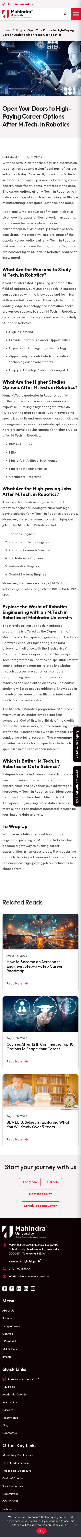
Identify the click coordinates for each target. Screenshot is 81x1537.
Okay (41, 1531)
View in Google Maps (22, 1261)
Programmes (11, 1326)
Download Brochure (15, 1463)
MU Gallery (9, 1349)
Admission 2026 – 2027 (23, 1379)
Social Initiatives (12, 1486)
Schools (7, 1318)
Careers (53, 1182)
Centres (7, 1333)
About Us (8, 1310)
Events (6, 1356)
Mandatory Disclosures (17, 1455)
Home (6, 30)
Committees (10, 1494)
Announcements (19, 4)
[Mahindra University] (17, 14)
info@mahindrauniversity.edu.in (29, 1276)
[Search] (65, 14)
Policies (7, 1509)
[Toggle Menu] (76, 14)
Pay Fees (8, 1387)
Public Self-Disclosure (16, 1470)
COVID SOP (10, 1501)
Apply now (30, 1182)
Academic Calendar (15, 1394)
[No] (76, 1525)
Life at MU (9, 1341)
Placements (10, 1417)
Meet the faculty (40, 1194)
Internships (9, 1402)
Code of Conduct (13, 1478)
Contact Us (9, 1433)
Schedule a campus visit (40, 1206)
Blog (19, 30)
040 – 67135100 (19, 1268)
